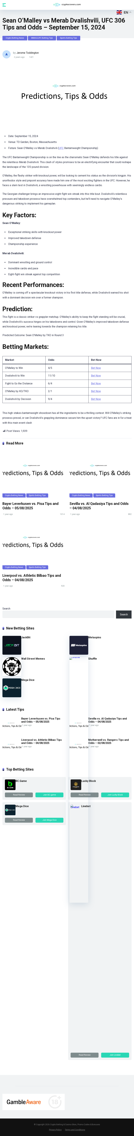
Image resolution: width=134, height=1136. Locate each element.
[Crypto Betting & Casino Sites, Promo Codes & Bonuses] (67, 4)
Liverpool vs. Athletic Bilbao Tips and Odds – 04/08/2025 (31, 577)
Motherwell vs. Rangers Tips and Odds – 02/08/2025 (108, 741)
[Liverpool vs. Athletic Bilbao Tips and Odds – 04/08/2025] (33, 546)
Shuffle (92, 658)
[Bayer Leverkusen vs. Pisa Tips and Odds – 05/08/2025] (33, 474)
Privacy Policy (55, 1129)
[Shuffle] (78, 657)
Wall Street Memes (33, 658)
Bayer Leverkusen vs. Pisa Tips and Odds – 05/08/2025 (30, 506)
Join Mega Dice (49, 820)
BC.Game (21, 781)
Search (6, 608)
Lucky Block (88, 781)
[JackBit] (11, 653)
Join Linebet (115, 1055)
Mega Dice (27, 680)
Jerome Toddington (28, 52)
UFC (61, 148)
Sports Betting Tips (68, 38)
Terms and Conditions (75, 1129)
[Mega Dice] (11, 696)
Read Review (19, 795)
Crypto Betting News (15, 38)
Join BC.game (49, 795)
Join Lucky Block (115, 795)
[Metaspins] (78, 653)
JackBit (25, 637)
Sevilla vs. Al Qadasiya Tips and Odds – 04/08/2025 (107, 720)
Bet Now (96, 367)
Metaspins (94, 637)
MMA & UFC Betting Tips (42, 38)
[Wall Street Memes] (11, 675)
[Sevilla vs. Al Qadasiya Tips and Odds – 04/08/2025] (100, 474)
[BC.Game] (10, 789)
